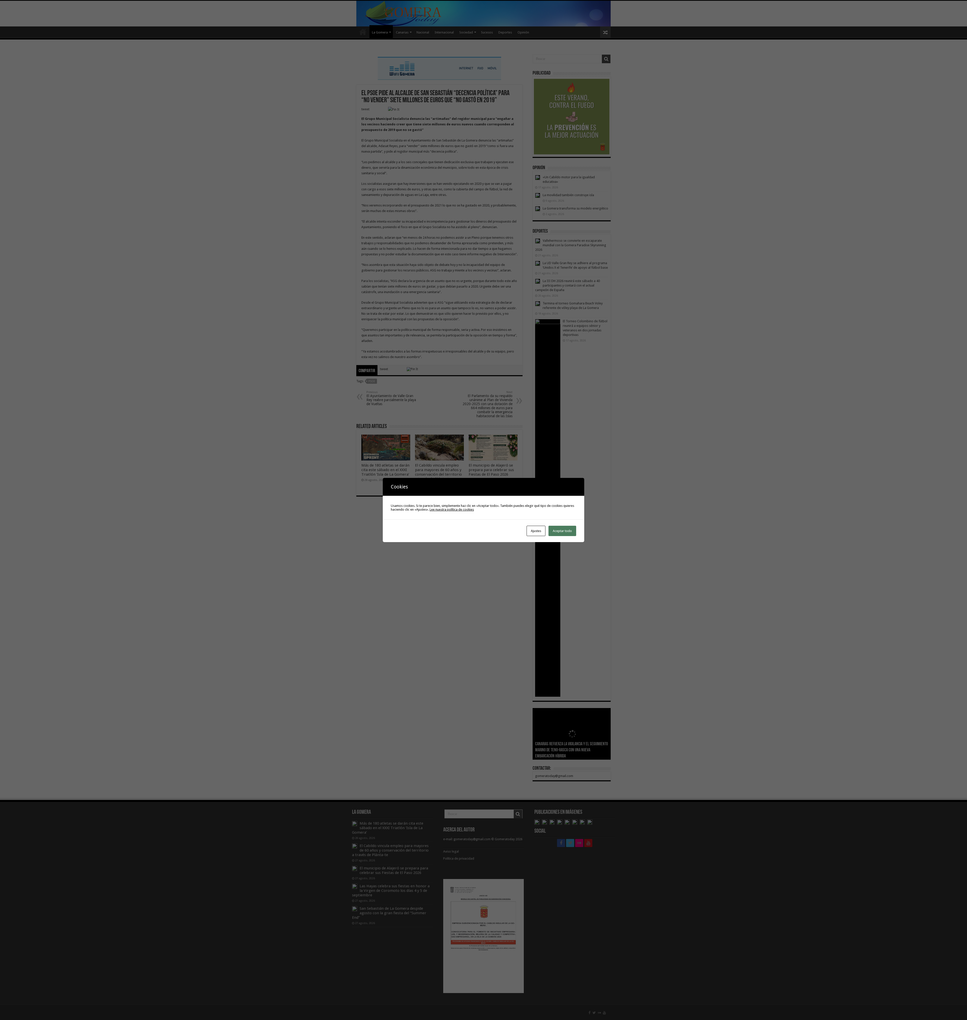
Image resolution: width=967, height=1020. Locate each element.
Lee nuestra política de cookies (452, 509)
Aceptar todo (562, 531)
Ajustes (536, 531)
